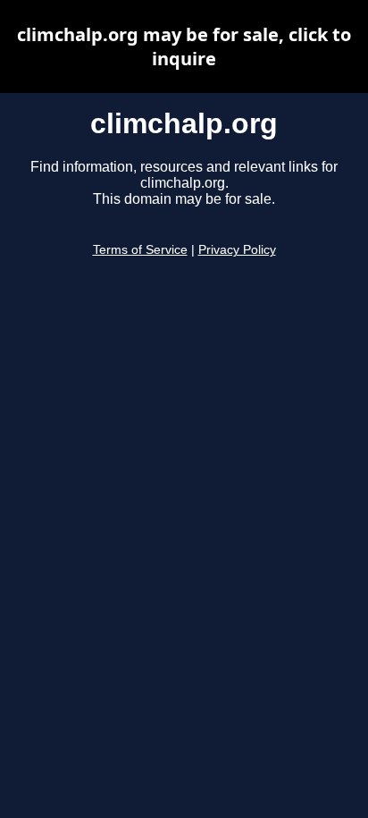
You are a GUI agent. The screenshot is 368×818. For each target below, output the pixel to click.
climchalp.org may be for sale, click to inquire (184, 46)
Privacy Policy (237, 250)
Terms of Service (140, 250)
